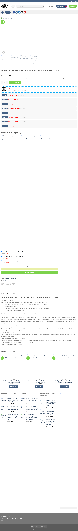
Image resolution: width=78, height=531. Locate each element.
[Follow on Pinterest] (25, 12)
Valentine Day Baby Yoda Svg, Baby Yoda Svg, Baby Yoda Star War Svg (14, 261)
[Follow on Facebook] (14, 12)
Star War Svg (5, 280)
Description (4, 293)
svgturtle (9, 67)
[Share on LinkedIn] (13, 284)
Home (2, 67)
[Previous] (3, 35)
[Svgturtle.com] (5, 6)
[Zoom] (3, 52)
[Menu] (2, 12)
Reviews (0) (12, 293)
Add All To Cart (29, 272)
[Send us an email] (22, 12)
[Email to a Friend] (8, 284)
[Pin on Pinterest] (11, 284)
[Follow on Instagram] (16, 12)
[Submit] (43, 6)
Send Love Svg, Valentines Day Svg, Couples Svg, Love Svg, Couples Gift (39, 381)
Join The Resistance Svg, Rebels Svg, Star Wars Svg (14, 256)
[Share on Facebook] (2, 284)
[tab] (4, 293)
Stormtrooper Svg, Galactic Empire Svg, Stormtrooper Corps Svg (14, 251)
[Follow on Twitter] (19, 12)
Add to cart (15, 82)
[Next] (35, 35)
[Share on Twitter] (5, 284)
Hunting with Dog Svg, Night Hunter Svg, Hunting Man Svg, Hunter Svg (65, 381)
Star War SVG (13, 278)
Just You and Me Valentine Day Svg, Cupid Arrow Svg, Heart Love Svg (13, 381)
